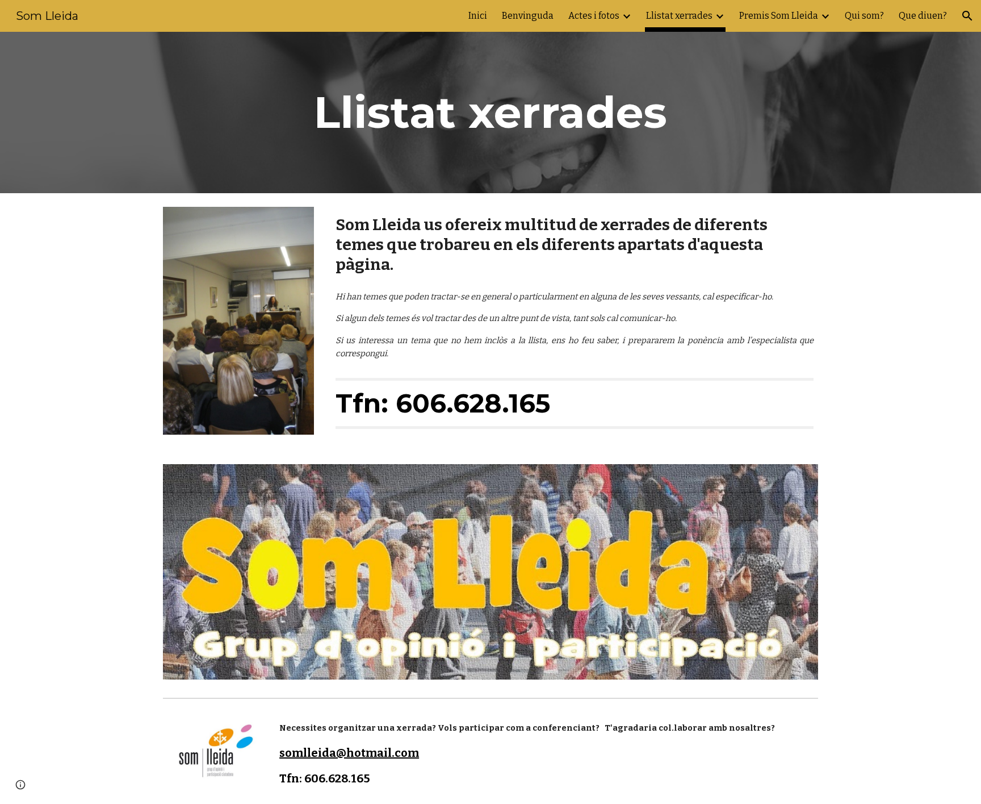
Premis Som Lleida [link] (778, 15)
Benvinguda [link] (528, 15)
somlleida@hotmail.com (349, 753)
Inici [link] (477, 15)
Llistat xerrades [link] (679, 15)
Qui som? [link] (864, 15)
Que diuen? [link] (923, 15)
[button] (967, 16)
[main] (490, 112)
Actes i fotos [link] (593, 15)
